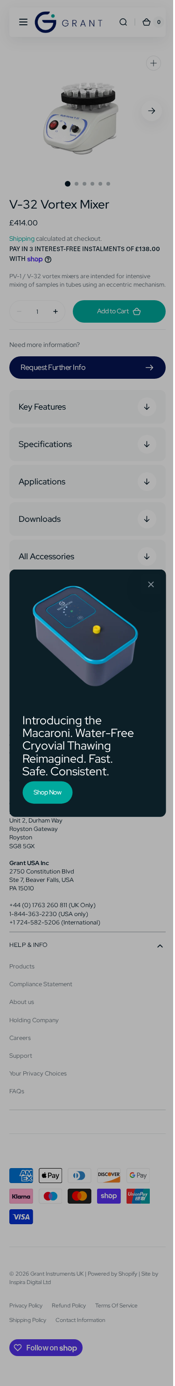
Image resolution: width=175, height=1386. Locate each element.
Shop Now (44, 792)
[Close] (147, 584)
